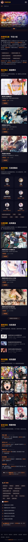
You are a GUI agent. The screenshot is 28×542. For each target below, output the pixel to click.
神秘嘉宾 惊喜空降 (6, 153)
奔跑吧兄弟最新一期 (7, 451)
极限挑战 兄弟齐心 (6, 125)
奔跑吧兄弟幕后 (6, 495)
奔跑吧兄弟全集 (16, 490)
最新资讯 (4, 488)
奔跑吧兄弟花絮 (16, 493)
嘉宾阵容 (20, 42)
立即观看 (16, 523)
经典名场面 (14, 498)
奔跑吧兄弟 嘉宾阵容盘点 (8, 510)
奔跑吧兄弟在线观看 (7, 493)
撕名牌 (8, 498)
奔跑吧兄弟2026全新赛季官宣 (15, 335)
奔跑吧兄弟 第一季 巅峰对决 (8, 249)
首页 (2, 6)
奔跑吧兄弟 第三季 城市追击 (8, 307)
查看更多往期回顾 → (14, 318)
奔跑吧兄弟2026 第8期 (8, 505)
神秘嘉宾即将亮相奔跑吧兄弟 (14, 342)
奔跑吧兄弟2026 (18, 488)
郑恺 (4, 498)
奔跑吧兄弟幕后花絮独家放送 (14, 349)
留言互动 (7, 537)
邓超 (12, 495)
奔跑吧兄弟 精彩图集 (8, 518)
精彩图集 (15, 25)
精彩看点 (13, 42)
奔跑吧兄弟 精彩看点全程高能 (8, 24)
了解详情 (5, 103)
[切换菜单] (25, 2)
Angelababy (22, 495)
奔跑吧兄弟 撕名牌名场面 (8, 513)
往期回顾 (7, 47)
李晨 (16, 495)
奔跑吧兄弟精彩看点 (6, 444)
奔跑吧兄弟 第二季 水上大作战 (9, 278)
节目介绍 (6, 534)
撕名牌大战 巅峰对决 (7, 96)
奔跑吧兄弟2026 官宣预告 (9, 516)
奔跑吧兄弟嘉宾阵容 (6, 459)
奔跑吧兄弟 (21, 47)
